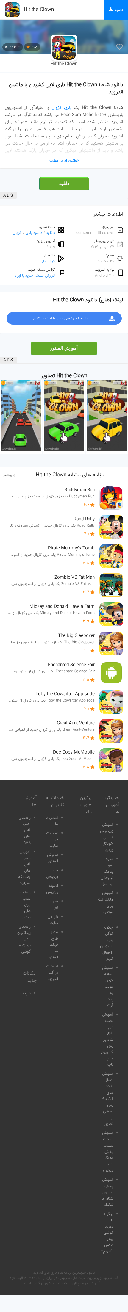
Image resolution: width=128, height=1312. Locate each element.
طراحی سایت (53, 920)
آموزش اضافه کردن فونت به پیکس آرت (107, 987)
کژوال (17, 233)
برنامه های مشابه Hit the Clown (70, 475)
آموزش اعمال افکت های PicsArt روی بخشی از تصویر (107, 1099)
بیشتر (7, 475)
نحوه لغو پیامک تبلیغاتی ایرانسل (107, 871)
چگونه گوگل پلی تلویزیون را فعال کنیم (106, 943)
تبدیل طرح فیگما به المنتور (53, 944)
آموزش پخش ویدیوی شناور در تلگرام (107, 1192)
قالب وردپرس (52, 874)
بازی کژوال (61, 107)
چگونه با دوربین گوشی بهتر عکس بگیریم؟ (107, 1233)
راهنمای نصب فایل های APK (25, 830)
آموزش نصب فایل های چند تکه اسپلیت (24, 867)
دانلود (64, 183)
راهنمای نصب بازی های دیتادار (25, 905)
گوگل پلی (47, 261)
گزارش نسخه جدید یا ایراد (35, 276)
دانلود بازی (34, 233)
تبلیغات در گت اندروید (52, 973)
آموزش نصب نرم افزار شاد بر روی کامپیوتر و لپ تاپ (107, 1040)
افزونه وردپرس (52, 889)
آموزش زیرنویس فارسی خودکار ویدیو (106, 837)
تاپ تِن (25, 993)
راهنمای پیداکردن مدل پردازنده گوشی (24, 939)
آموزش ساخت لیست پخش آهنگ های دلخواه (107, 1152)
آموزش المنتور (64, 348)
